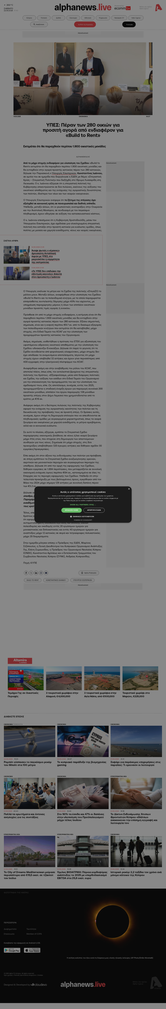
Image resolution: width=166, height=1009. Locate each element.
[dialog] (83, 504)
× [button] (129, 489)
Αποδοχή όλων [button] (71, 510)
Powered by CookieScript (83, 520)
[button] (83, 505)
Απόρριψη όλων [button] (94, 510)
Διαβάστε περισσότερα (95, 501)
